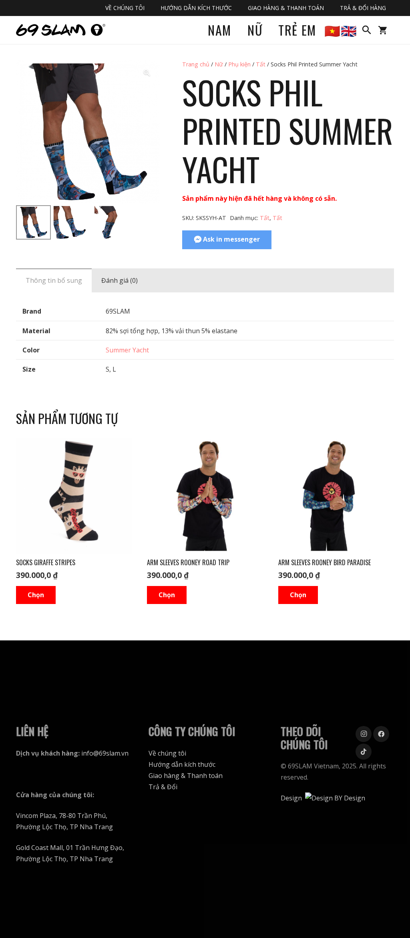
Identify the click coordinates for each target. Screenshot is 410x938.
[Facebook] (381, 734)
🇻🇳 (332, 29)
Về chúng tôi (167, 753)
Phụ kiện (239, 64)
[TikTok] (364, 752)
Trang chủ (195, 64)
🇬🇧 (349, 29)
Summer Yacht (127, 350)
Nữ (219, 64)
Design (291, 798)
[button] (367, 30)
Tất (260, 64)
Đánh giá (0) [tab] (119, 280)
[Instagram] (364, 734)
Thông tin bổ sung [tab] (54, 280)
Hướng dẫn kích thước (182, 764)
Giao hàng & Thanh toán (186, 775)
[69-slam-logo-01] (60, 30)
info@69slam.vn (105, 753)
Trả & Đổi (163, 786)
